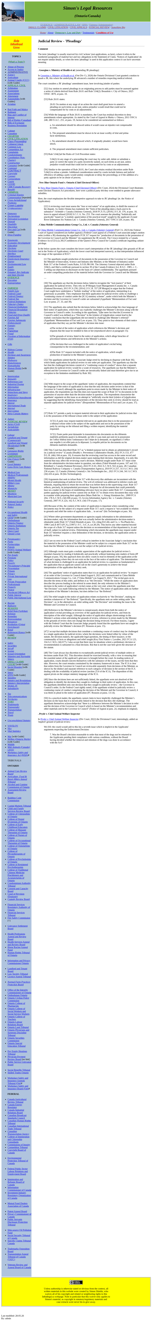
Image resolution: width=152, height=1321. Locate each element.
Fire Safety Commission (19, 918)
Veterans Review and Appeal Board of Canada (19, 1266)
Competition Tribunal (18, 1147)
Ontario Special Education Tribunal (17, 1044)
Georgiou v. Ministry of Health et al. (58, 75)
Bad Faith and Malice (18, 109)
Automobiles (14, 99)
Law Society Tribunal (18, 974)
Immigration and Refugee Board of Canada (16, 1182)
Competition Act (15, 149)
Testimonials (88, 32)
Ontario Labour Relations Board (15, 1023)
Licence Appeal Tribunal (19, 976)
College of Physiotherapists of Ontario (16, 854)
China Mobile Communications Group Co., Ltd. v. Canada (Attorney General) (77, 230)
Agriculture (13, 77)
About (50, 32)
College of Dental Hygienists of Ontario (18, 820)
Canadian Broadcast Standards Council (17, 1116)
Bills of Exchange (16, 123)
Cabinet (11, 131)
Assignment (13, 91)
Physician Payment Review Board (16, 1058)
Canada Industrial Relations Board (16, 1111)
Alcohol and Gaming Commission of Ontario (19, 785)
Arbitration (13, 88)
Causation (12, 133)
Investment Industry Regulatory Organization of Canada (19, 1195)
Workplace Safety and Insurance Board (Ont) (18, 1087)
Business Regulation (17, 125)
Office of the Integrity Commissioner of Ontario (19, 991)
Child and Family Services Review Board (19, 809)
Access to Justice (15, 69)
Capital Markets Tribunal (19, 806)
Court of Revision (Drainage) (16, 895)
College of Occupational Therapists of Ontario (19, 841)
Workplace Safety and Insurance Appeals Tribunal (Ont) (18, 1081)
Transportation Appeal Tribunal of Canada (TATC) (18, 1257)
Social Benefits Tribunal (19, 1070)
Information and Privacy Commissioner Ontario (19, 962)
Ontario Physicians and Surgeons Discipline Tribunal (18, 1033)
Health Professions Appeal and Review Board (17, 937)
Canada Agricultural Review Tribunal (17, 1100)
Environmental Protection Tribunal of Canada (18, 1161)
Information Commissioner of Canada (19, 1188)
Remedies (12, 616)
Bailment (12, 112)
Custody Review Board (19, 899)
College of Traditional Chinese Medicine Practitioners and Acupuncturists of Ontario (18, 875)
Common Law (14, 147)
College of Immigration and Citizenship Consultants (18, 1139)
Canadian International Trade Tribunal (18, 1127)
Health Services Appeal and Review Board (19, 943)
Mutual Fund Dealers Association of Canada (18, 1204)
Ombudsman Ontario (17, 995)
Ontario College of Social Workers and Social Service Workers (18, 1011)
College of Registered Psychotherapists (18, 865)
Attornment (13, 96)
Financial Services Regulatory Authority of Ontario (19, 907)
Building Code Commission (14, 799)
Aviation (12, 104)
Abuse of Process (16, 67)
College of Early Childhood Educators (17, 825)
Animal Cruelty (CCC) (18, 80)
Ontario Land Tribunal (18, 1027)
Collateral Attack (15, 144)
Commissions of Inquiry (19, 1144)
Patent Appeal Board (17, 1211)
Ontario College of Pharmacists (16, 1004)
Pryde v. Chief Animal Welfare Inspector (60, 719)
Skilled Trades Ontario (18, 1072)
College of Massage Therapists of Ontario (17, 831)
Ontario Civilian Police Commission (18, 999)
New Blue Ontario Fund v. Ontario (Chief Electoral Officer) (69, 188)
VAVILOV (13, 726)
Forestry (11, 325)
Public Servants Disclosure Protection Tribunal (18, 1222)
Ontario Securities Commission (16, 1039)
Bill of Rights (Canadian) (19, 120)
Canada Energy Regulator (15, 1106)
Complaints (13, 152)
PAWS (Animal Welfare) (19, 549)
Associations (13, 93)
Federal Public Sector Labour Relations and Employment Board (18, 1171)
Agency (11, 75)
